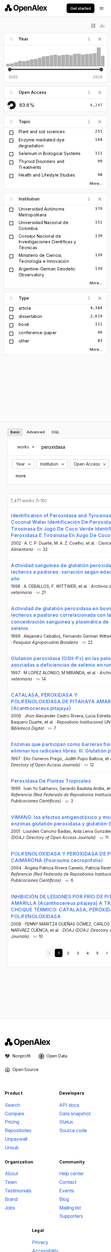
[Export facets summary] (102, 26)
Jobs (10, 1208)
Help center (71, 1173)
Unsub (12, 1147)
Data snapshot (75, 1113)
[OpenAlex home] (26, 8)
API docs (69, 1105)
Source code (73, 1130)
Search (12, 1105)
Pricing (12, 1122)
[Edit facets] (93, 26)
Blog (64, 1199)
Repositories (18, 1130)
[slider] (10, 69)
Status (66, 1122)
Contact (67, 1182)
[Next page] (107, 953)
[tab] (15, 432)
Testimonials (18, 1191)
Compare (14, 1113)
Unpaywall (16, 1139)
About (11, 1173)
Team (11, 1182)
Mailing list (70, 1208)
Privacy (40, 1242)
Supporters (71, 1216)
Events (66, 1191)
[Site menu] (101, 8)
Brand (11, 1199)
